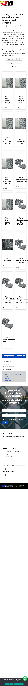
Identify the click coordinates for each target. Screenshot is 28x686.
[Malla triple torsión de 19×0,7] (7, 163)
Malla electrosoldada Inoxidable (9, 339)
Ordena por (10, 59)
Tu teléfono (5, 413)
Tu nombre (5, 408)
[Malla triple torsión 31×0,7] (7, 83)
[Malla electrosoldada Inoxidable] (7, 323)
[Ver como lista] (15, 66)
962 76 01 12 (8, 456)
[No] (26, 682)
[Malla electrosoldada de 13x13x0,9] (20, 204)
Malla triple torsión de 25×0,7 (21, 100)
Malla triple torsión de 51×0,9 (7, 140)
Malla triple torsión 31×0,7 (7, 100)
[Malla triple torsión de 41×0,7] (20, 123)
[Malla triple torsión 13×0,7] (7, 204)
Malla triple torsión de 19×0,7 (7, 180)
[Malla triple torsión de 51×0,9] (7, 123)
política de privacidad (19, 419)
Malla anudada (7, 259)
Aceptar (7, 684)
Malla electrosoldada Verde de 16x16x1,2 (9, 300)
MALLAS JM (5, 372)
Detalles (5, 107)
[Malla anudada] (7, 244)
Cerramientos (7, 369)
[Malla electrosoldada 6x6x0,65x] (20, 244)
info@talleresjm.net (10, 459)
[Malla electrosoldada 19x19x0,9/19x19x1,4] (20, 163)
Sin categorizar (7, 361)
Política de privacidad (18, 684)
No (11, 684)
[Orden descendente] (20, 59)
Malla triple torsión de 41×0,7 (21, 140)
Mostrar (11, 63)
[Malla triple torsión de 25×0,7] (20, 83)
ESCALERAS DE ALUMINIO (9, 366)
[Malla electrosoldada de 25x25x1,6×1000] (20, 283)
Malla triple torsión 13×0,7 (7, 221)
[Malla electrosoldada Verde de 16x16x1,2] (7, 283)
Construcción (6, 364)
